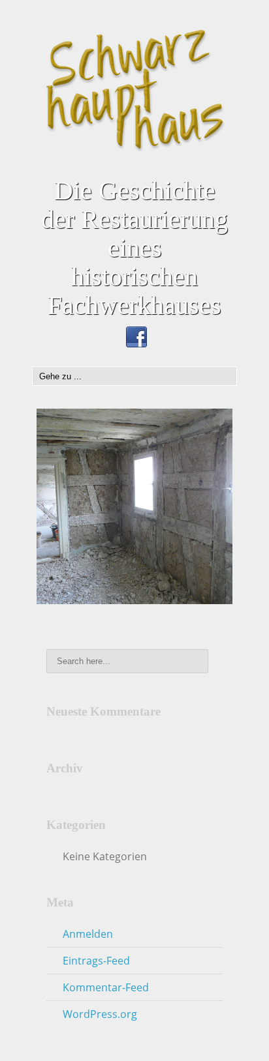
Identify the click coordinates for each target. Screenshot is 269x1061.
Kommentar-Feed (106, 987)
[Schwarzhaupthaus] (134, 90)
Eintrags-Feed (96, 960)
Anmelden (88, 934)
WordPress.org (100, 1014)
